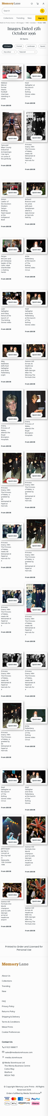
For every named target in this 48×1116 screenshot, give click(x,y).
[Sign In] (43, 3)
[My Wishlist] (31, 3)
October (33, 23)
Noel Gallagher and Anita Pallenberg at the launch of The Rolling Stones (30, 795)
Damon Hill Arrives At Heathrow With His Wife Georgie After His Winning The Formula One (30, 369)
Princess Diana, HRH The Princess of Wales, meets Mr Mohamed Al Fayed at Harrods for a (30, 153)
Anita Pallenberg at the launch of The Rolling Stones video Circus (30, 263)
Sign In (41, 18)
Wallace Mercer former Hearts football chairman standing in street (5, 91)
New (30, 18)
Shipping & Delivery (11, 1016)
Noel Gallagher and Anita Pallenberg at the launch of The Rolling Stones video (30, 317)
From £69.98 (6, 105)
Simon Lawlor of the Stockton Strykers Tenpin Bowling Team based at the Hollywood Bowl (6, 209)
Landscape (31, 46)
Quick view (12, 76)
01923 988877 (11, 1047)
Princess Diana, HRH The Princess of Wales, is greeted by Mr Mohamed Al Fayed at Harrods (6, 497)
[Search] (42, 11)
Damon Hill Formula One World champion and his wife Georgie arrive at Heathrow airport (30, 856)
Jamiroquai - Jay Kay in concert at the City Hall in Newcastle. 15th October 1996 (6, 857)
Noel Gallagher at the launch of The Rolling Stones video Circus (30, 90)
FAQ (4, 1001)
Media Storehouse (31, 1093)
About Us (6, 975)
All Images (20, 23)
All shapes (7, 46)
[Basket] (37, 3)
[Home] (11, 3)
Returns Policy (8, 1011)
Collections (8, 18)
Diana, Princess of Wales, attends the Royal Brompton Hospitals (5, 433)
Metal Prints (7, 1027)
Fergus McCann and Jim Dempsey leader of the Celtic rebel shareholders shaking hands (6, 264)
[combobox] (21, 11)
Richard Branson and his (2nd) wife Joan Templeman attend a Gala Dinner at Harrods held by (30, 208)
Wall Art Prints (5, 23)
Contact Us (7, 1042)
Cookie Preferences (11, 1032)
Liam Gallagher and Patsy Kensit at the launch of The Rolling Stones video (6, 316)
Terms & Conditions (11, 1021)
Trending (20, 18)
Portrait (19, 46)
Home (12, 23)
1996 (27, 23)
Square (42, 46)
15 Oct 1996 (42, 23)
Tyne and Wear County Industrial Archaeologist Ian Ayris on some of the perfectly (6, 152)
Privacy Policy (8, 1006)
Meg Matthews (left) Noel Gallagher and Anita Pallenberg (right (5, 368)
